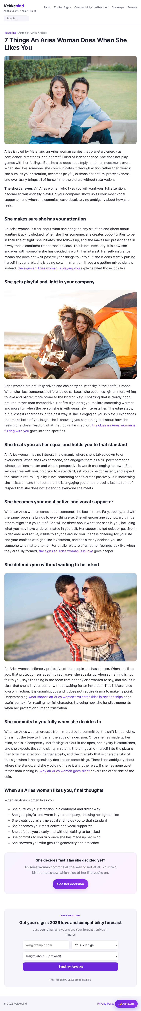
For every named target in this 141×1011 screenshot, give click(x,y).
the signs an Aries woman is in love (66, 551)
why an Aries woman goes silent (65, 771)
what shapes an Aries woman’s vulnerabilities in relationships (75, 697)
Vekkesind (10, 32)
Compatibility (83, 7)
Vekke (20, 7)
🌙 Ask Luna (126, 1003)
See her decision (70, 884)
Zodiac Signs (62, 7)
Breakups (118, 7)
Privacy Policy (105, 1003)
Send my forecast (70, 966)
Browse (132, 7)
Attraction (102, 7)
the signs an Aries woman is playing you (49, 268)
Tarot (47, 7)
